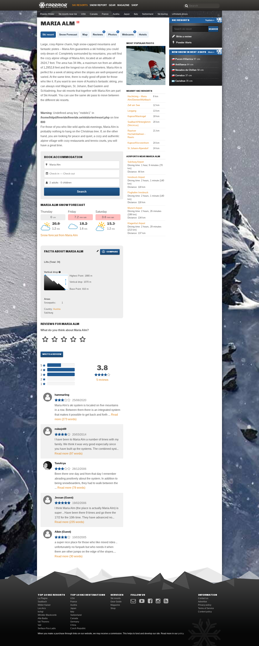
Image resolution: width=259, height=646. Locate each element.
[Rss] (166, 601)
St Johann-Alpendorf (138, 148)
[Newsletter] (133, 601)
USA (83, 14)
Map (85, 34)
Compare (112, 251)
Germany (74, 621)
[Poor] (45, 339)
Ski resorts (80, 5)
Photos (113, 34)
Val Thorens (43, 621)
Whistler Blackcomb (47, 615)
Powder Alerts (183, 42)
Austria (116, 14)
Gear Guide (116, 601)
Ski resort (48, 34)
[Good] (64, 339)
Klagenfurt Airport (136, 223)
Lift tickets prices (180, 14)
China (73, 625)
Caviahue (180, 81)
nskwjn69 (60, 428)
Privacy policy (204, 605)
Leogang (132, 110)
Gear (112, 5)
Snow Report (98, 5)
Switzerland (147, 14)
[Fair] (54, 339)
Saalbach (42, 601)
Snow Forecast (68, 34)
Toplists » (209, 20)
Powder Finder (47, 14)
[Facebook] (150, 601)
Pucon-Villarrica (184, 59)
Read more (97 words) (68, 453)
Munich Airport (135, 208)
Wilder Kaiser (44, 605)
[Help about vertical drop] (60, 272)
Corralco (180, 75)
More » (211, 52)
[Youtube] (141, 601)
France (105, 14)
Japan (127, 14)
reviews (102, 379)
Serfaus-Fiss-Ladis (47, 628)
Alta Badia (43, 618)
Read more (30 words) (68, 556)
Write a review (51, 354)
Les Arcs (42, 608)
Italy (136, 14)
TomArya (60, 463)
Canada (94, 14)
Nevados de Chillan (185, 70)
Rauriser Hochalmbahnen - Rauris (136, 134)
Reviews (98, 34)
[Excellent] (82, 339)
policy (181, 633)
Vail (39, 625)
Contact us (203, 598)
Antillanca (180, 64)
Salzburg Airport (136, 162)
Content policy (205, 611)
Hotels (143, 34)
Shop (134, 5)
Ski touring (163, 14)
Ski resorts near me (67, 14)
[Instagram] (158, 601)
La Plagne (43, 598)
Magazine (123, 5)
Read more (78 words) (71, 487)
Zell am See (134, 105)
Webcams (128, 34)
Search (82, 191)
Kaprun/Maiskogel (137, 116)
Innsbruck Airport (136, 177)
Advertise (202, 601)
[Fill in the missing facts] (98, 251)
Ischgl (40, 611)
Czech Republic (78, 628)
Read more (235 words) (69, 521)
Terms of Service (206, 608)
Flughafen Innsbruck (138, 192)
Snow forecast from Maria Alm (59, 235)
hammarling (62, 394)
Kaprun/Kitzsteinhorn (138, 143)
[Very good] (73, 339)
